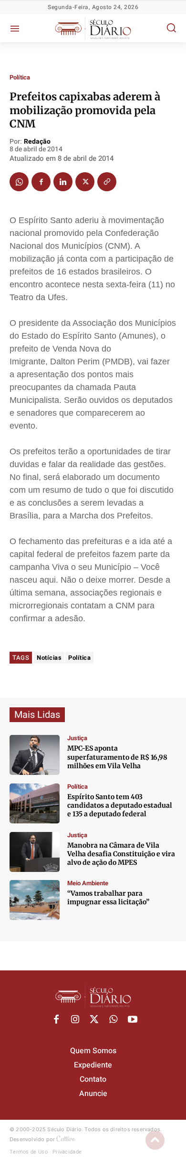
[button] (171, 27)
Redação (37, 142)
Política (20, 77)
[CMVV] (35, 755)
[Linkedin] (62, 181)
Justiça (77, 738)
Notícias (49, 657)
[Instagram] (75, 1019)
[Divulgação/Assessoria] (35, 852)
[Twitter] (84, 181)
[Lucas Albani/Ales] (35, 803)
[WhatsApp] (19, 181)
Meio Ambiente (87, 883)
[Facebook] (41, 181)
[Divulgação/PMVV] (35, 900)
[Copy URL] (106, 181)
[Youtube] (132, 1019)
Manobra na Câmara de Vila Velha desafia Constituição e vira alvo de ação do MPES (121, 854)
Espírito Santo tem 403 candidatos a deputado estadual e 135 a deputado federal (119, 805)
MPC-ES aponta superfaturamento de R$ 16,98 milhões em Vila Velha (117, 757)
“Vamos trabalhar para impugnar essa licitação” (108, 897)
